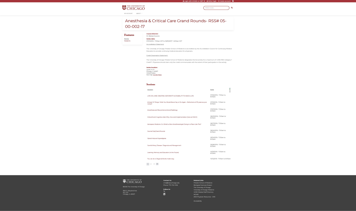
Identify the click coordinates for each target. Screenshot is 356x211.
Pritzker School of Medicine (203, 183)
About (138, 13)
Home (126, 39)
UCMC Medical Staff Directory (203, 192)
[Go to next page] (157, 164)
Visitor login (212, 1)
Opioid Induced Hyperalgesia (156, 138)
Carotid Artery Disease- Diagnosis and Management (164, 145)
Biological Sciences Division (203, 185)
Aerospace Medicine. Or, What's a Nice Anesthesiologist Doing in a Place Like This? (174, 124)
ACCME (196, 194)
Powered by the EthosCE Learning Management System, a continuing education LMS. (227, 208)
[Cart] (233, 1)
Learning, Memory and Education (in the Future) (163, 152)
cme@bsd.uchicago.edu (171, 183)
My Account (128, 13)
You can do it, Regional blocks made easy (160, 159)
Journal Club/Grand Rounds (156, 131)
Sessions (127, 41)
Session (150, 90)
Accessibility (198, 201)
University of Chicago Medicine (204, 190)
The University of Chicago (136, 187)
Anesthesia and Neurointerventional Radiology (162, 110)
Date (212, 90)
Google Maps (157, 75)
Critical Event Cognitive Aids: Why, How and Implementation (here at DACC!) (172, 117)
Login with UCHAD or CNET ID (194, 1)
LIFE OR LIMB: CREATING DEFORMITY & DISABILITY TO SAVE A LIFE (170, 96)
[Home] (133, 7)
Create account (225, 1)
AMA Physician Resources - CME (204, 197)
